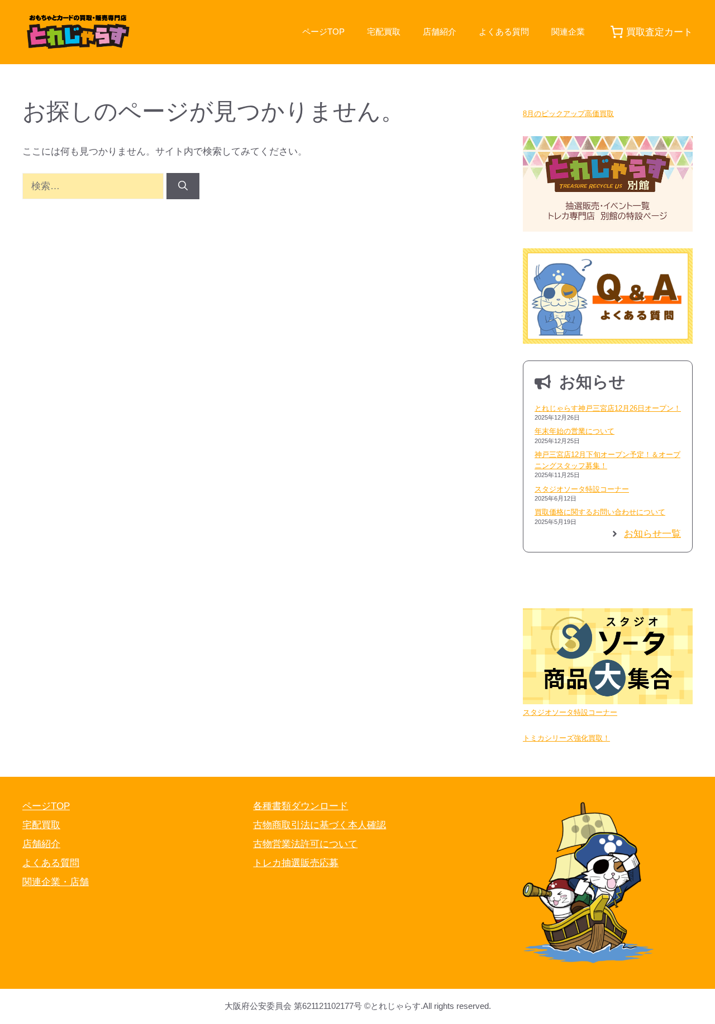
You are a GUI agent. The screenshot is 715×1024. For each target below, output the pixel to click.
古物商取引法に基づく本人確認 (319, 825)
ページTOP (323, 31)
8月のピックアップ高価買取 (568, 113)
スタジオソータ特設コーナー (582, 489)
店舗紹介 (439, 31)
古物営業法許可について (305, 844)
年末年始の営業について (574, 431)
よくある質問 (504, 31)
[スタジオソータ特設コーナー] (608, 657)
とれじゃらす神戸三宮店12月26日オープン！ (608, 408)
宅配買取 (384, 31)
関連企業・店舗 (55, 882)
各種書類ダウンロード (300, 806)
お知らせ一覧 (652, 533)
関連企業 (568, 31)
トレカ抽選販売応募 (296, 863)
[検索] (182, 186)
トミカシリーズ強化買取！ (566, 738)
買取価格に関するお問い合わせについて (600, 512)
